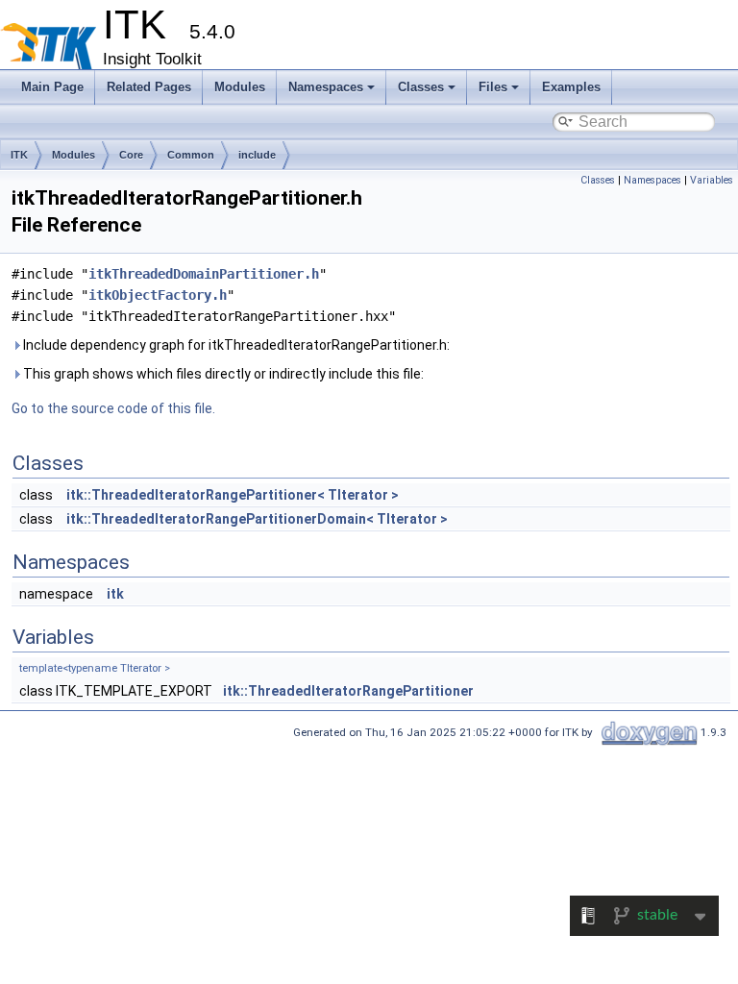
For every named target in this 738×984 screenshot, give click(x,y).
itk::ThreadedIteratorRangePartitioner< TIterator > (232, 495)
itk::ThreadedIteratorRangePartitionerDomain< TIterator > (257, 519)
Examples (571, 87)
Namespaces (325, 87)
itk (115, 594)
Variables (711, 180)
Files (493, 87)
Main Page (52, 87)
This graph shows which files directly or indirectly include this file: (222, 373)
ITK (19, 154)
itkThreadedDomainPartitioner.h (203, 274)
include (257, 154)
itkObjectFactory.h (157, 295)
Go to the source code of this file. (113, 408)
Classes (421, 87)
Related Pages (149, 87)
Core (131, 154)
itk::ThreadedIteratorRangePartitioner (348, 691)
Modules (239, 87)
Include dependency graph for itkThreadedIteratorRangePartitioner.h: (235, 345)
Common (190, 154)
